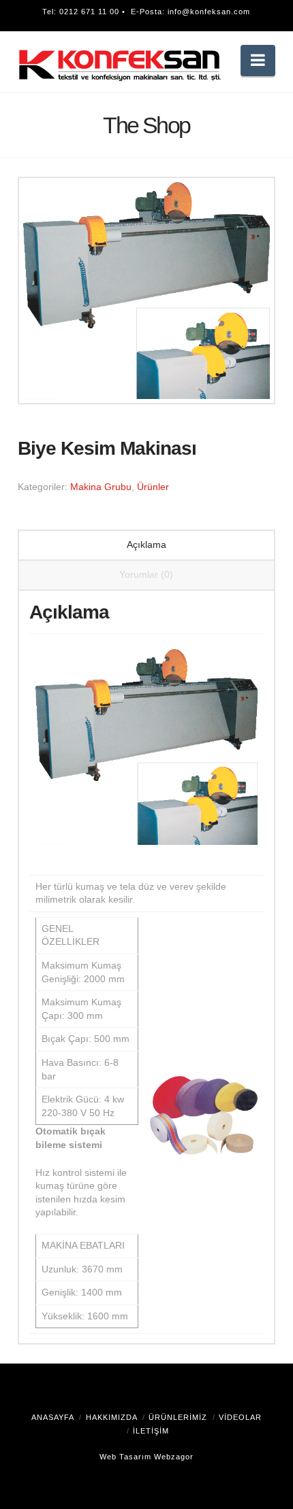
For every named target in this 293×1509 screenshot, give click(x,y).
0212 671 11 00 (89, 11)
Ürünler (153, 486)
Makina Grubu (101, 486)
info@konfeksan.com (209, 11)
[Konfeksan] (120, 64)
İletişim (151, 1431)
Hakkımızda (112, 1417)
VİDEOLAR (240, 1417)
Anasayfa (52, 1417)
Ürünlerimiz (178, 1417)
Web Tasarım (125, 1457)
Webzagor (174, 1457)
